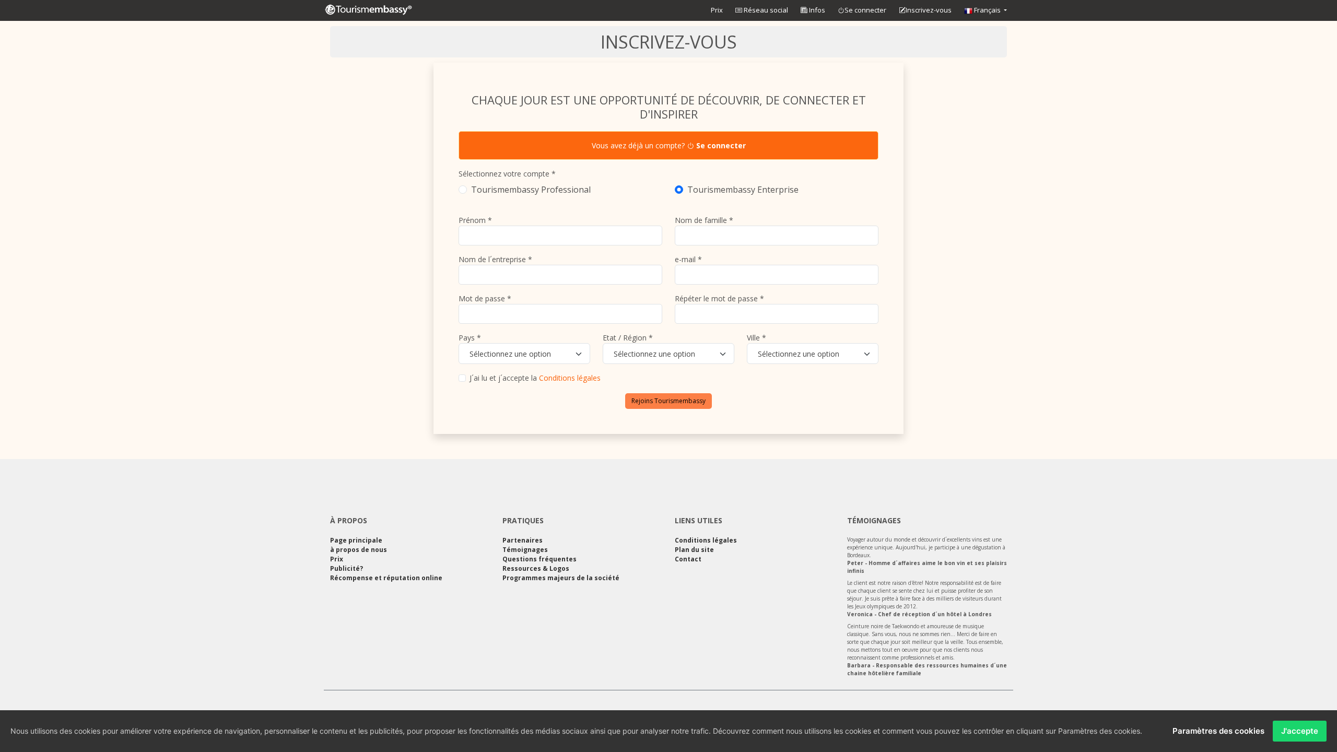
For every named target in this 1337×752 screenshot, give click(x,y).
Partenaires (522, 540)
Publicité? (346, 568)
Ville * (756, 338)
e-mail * (688, 259)
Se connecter (865, 10)
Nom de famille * (704, 220)
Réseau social (765, 10)
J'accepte (1299, 731)
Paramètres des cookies (1218, 731)
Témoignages (525, 549)
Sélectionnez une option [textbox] (510, 354)
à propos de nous (358, 549)
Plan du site (694, 549)
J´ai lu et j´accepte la (535, 378)
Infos (816, 10)
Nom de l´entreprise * (495, 259)
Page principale (356, 540)
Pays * (470, 338)
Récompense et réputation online (386, 577)
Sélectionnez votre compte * (507, 174)
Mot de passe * (485, 298)
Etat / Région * (628, 338)
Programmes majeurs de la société (560, 577)
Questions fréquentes (539, 559)
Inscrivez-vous (929, 10)
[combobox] (524, 353)
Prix (717, 10)
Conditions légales (570, 378)
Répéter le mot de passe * (719, 298)
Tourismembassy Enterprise (743, 189)
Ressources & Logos (535, 568)
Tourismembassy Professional (531, 189)
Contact (688, 559)
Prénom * (475, 220)
